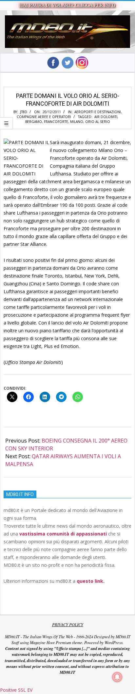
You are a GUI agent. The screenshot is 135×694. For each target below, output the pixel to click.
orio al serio (97, 121)
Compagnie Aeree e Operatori (44, 116)
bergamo (33, 121)
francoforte (56, 121)
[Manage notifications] (117, 677)
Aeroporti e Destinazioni (97, 112)
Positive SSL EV (16, 690)
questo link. (91, 581)
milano (76, 121)
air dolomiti (105, 116)
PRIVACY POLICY (67, 624)
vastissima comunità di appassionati (63, 534)
